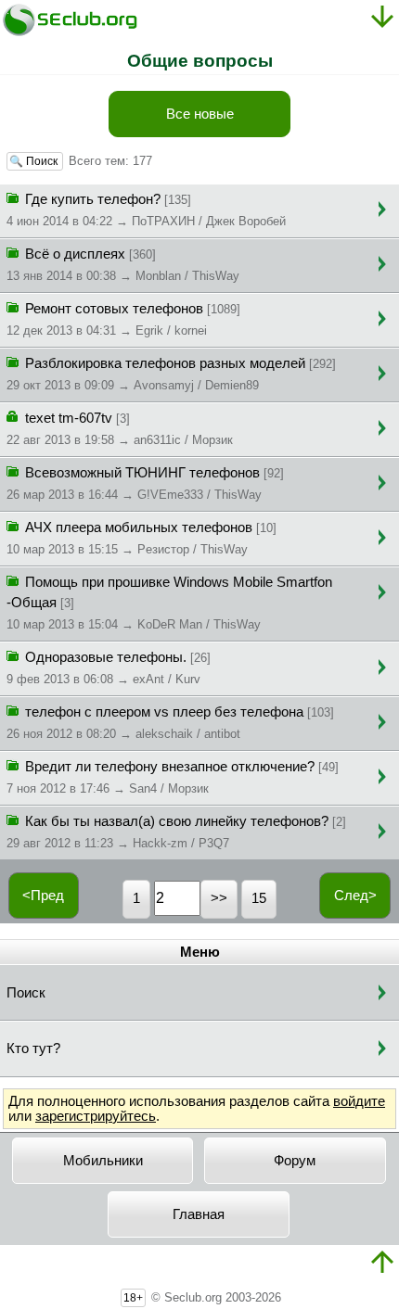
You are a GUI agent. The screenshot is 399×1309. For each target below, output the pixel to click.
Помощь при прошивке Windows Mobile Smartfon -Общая (169, 603)
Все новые (200, 114)
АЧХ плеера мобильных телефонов (141, 538)
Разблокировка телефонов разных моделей (171, 374)
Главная (199, 1214)
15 (258, 898)
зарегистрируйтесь (95, 1116)
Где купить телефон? (146, 210)
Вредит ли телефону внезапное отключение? (172, 777)
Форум (294, 1160)
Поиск (25, 992)
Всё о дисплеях (122, 265)
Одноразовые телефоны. (108, 668)
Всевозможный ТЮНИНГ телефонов (145, 483)
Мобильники (103, 1160)
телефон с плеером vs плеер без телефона (170, 723)
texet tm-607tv (119, 429)
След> (355, 895)
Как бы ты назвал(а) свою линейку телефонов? (176, 832)
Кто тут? (33, 1048)
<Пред (43, 895)
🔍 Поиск (34, 161)
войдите (359, 1101)
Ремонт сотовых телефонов (123, 319)
